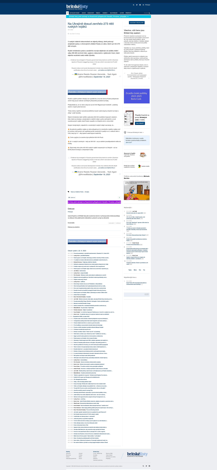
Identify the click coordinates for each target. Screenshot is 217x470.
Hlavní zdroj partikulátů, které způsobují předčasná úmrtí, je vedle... (90, 286)
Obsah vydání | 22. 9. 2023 (77, 250)
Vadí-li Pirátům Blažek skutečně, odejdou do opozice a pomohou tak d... (97, 401)
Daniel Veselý (77, 368)
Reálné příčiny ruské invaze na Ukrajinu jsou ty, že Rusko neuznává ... (95, 370)
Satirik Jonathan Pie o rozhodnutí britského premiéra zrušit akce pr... (90, 305)
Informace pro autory (110, 456)
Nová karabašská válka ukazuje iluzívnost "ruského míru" (95, 405)
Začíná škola (83, 270)
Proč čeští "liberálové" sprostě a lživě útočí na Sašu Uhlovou (137, 223)
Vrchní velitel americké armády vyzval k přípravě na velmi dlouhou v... (90, 420)
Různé (80, 458)
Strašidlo (88, 297)
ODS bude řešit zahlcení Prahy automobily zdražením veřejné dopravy (90, 357)
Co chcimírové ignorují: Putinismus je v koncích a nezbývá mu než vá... (98, 312)
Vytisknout (72, 197)
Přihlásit (147, 5)
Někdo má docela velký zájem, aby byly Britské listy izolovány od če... (95, 299)
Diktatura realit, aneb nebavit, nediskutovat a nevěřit (93, 275)
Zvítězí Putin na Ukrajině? (80, 294)
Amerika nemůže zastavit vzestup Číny (83, 390)
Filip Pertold (76, 403)
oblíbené (118, 223)
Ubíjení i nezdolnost (87, 310)
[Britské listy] (87, 92)
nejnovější (111, 223)
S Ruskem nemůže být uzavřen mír (82, 329)
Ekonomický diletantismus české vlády (89, 403)
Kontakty (95, 455)
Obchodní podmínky (97, 460)
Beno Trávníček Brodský (80, 297)
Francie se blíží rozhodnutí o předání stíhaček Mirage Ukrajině (88, 327)
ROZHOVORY (91, 13)
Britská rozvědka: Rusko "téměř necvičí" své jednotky (87, 331)
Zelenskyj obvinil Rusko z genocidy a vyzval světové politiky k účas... (90, 392)
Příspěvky (128, 13)
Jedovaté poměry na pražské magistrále (83, 418)
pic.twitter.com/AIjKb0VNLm (106, 70)
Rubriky (105, 13)
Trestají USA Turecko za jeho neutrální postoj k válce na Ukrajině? (89, 388)
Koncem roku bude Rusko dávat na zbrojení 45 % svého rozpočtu (89, 431)
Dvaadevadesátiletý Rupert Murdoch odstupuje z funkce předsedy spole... (91, 301)
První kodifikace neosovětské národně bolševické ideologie (88, 325)
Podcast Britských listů (135, 132)
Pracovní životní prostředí (92, 410)
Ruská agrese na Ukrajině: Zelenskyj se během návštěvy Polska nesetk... (91, 257)
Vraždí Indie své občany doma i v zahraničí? (84, 416)
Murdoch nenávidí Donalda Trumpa (82, 303)
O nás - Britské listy (97, 453)
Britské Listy (137, 454)
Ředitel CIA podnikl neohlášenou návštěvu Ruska (136, 239)
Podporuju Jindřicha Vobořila (89, 262)
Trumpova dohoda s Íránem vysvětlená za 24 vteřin (137, 263)
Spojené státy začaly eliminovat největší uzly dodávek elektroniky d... (90, 427)
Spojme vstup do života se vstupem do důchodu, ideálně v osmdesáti (135, 257)
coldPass (82, 281)
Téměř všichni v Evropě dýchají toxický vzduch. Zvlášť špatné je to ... (90, 347)
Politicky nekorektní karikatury (136, 177)
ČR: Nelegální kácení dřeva (80, 379)
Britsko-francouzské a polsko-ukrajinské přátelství (92, 364)
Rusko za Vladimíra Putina (77, 192)
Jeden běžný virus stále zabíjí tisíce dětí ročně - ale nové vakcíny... (90, 394)
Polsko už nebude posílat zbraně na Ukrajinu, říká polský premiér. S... (90, 342)
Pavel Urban (77, 366)
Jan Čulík (76, 299)
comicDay (82, 399)
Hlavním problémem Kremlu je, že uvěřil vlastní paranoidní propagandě (91, 344)
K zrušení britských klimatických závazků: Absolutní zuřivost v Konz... (90, 353)
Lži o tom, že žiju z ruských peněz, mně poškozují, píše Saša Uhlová (135, 217)
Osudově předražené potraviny (88, 373)
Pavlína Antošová (78, 310)
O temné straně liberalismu (134, 244)
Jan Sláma (76, 270)
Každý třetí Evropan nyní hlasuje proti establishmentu (87, 377)
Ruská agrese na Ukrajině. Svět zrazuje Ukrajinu (85, 338)
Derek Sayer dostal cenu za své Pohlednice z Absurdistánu (88, 284)
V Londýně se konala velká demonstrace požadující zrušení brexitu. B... (91, 260)
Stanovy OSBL (109, 453)
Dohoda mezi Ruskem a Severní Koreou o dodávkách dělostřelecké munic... (92, 434)
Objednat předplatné (137, 22)
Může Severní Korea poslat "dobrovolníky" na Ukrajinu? (87, 436)
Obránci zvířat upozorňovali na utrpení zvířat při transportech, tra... (90, 397)
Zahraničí (68, 453)
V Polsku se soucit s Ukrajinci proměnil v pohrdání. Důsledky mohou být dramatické (136, 229)
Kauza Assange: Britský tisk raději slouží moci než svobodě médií (89, 383)
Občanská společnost (71, 458)
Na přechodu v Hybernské (87, 307)
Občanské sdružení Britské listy (82, 466)
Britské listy (78, 7)
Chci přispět (140, 123)
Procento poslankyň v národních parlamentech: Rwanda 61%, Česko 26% (91, 253)
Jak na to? (129, 142)
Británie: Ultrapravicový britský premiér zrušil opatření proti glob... (90, 351)
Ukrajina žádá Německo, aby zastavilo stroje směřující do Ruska (89, 429)
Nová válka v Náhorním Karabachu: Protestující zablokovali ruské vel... (91, 440)
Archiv (84, 13)
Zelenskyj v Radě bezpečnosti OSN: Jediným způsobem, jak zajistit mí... (91, 340)
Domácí (80, 453)
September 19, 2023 (101, 76)
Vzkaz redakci (109, 455)
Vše (144, 270)
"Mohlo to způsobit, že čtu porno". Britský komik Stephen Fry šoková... (91, 375)
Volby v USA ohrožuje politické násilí (82, 381)
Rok (140, 270)
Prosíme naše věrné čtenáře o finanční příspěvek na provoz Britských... (91, 318)
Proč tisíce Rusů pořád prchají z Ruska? (137, 235)
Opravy (95, 456)
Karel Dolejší (77, 312)
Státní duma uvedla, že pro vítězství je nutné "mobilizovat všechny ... (90, 333)
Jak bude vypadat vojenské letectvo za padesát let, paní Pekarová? (90, 412)
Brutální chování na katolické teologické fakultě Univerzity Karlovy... (90, 290)
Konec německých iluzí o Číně (81, 425)
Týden (130, 270)
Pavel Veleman (77, 407)
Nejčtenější (127, 207)
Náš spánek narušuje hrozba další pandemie (84, 355)
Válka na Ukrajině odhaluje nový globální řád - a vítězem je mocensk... (90, 386)
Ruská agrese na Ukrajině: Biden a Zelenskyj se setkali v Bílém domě (90, 292)
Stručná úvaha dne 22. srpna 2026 (136, 213)
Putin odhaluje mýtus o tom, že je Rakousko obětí (85, 423)
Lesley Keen (77, 255)
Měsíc (135, 270)
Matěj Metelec (77, 307)
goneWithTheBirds (84, 255)
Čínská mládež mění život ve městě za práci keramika (87, 323)
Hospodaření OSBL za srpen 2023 (81, 316)
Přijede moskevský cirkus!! (80, 279)
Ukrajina (87, 192)
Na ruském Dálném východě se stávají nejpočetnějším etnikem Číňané (91, 442)
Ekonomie (68, 455)
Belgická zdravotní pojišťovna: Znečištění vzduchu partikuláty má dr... (90, 277)
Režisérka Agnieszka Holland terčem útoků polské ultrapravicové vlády (91, 264)
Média (80, 456)
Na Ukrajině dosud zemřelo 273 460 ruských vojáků (86, 414)
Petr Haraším (77, 275)
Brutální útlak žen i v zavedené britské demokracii (86, 349)
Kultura (67, 456)
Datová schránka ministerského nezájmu (91, 362)
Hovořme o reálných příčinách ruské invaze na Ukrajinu (94, 368)
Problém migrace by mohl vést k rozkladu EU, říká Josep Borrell (89, 266)
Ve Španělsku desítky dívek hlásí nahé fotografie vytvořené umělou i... (90, 320)
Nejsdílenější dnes (130, 277)
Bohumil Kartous (78, 262)
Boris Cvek (76, 314)
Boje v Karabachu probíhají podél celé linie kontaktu (86, 438)
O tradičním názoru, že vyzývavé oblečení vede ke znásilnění (94, 314)
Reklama (95, 458)
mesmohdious (83, 360)
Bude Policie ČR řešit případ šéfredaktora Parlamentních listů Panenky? (136, 283)
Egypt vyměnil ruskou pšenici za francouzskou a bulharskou (88, 336)
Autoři (122, 13)
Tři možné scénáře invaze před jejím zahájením (91, 366)
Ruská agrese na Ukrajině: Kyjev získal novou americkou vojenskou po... (91, 268)
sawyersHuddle (84, 273)
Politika (80, 455)
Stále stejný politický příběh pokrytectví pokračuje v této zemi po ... (98, 407)
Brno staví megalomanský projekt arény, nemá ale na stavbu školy (90, 288)
